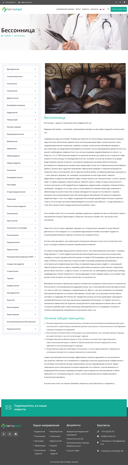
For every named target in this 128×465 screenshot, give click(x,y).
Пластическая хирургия (16, 206)
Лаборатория (12, 120)
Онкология (11, 170)
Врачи (78, 9)
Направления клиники (65, 9)
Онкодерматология (14, 177)
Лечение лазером (14, 127)
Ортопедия (11, 185)
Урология (10, 300)
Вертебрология (13, 69)
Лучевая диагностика (15, 134)
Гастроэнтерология (14, 76)
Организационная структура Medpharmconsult (78, 444)
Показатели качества (75, 439)
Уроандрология (13, 293)
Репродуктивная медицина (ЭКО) (20, 257)
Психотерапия (12, 235)
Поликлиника (12, 213)
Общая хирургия (13, 163)
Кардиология (12, 112)
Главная (7, 36)
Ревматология (12, 249)
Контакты (94, 9)
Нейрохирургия (13, 156)
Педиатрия (11, 199)
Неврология (11, 148)
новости (85, 9)
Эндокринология (13, 329)
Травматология (13, 286)
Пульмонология (13, 242)
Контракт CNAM (73, 451)
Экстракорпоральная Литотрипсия (21, 322)
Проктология (12, 221)
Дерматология (12, 98)
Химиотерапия (13, 314)
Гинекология (12, 91)
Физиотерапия (13, 307)
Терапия (10, 278)
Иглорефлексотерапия (16, 105)
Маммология (12, 141)
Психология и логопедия (17, 228)
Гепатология (12, 84)
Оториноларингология (16, 192)
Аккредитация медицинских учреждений (77, 433)
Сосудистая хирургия (15, 264)
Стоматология (12, 271)
